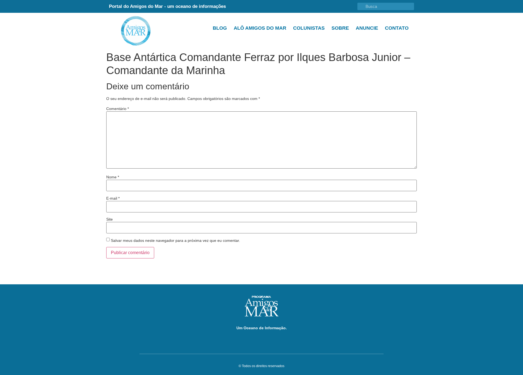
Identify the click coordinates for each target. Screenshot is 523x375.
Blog (220, 28)
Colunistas (309, 28)
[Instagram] (280, 340)
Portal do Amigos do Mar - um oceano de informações (167, 6)
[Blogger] (234, 340)
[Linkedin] (262, 340)
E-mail (113, 198)
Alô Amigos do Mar (260, 28)
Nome (112, 177)
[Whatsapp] (289, 340)
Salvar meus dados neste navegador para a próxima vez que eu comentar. (175, 240)
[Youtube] (252, 340)
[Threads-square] (271, 340)
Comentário (117, 109)
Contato (397, 28)
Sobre (340, 28)
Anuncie (367, 28)
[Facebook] (243, 340)
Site (109, 219)
